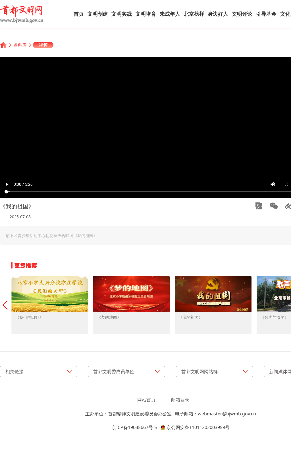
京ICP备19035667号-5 (134, 427)
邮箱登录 (180, 400)
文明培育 (146, 13)
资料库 (20, 45)
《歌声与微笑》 (274, 317)
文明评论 (242, 13)
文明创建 (98, 13)
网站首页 (146, 400)
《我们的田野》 (29, 317)
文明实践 (121, 13)
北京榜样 (194, 13)
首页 (79, 13)
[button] (5, 305)
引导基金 (266, 13)
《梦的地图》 (109, 317)
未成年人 (170, 13)
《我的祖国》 (191, 317)
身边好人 (218, 13)
